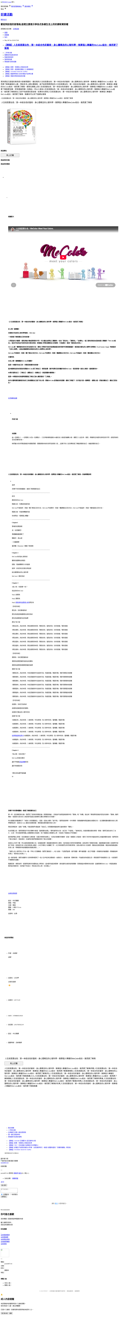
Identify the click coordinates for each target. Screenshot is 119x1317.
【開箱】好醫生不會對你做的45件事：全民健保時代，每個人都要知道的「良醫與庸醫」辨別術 (39, 1147)
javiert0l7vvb (4, 1162)
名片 (5, 37)
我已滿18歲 (4, 1313)
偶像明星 (15, 1178)
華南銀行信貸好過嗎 (15, 1137)
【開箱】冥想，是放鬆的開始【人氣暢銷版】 (19, 69)
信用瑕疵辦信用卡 (18, 735)
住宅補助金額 (12, 398)
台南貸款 (4, 1244)
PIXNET (46, 1291)
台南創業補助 (5, 1241)
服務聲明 (77, 1291)
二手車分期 (8, 53)
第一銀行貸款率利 (14, 1134)
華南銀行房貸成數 (10, 61)
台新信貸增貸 (12, 893)
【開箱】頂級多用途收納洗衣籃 (14, 76)
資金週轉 (22, 762)
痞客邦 (16, 1173)
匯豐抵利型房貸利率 (11, 55)
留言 (20, 1173)
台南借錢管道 (5, 1235)
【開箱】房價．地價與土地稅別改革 (16, 67)
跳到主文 (4, 19)
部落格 (6, 35)
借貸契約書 (8, 59)
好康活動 (7, 14)
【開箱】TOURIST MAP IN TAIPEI (15, 71)
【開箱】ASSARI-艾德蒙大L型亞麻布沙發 (22, 1141)
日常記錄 (16, 29)
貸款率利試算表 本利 (22, 602)
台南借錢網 (4, 1237)
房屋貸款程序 (8, 57)
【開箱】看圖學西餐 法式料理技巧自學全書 (18, 74)
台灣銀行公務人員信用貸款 (17, 1132)
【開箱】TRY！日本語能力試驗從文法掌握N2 (23, 1145)
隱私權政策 (70, 1291)
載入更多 (3, 1185)
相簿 (5, 32)
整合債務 (11, 1128)
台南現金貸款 (5, 1239)
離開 (10, 1313)
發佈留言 (3, 1196)
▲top (2, 1181)
